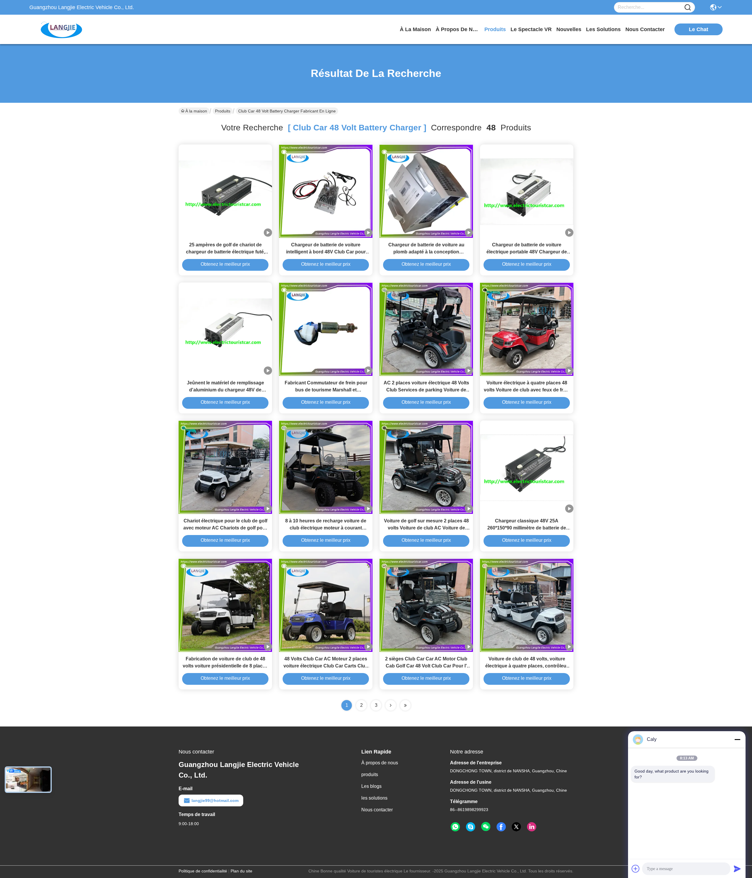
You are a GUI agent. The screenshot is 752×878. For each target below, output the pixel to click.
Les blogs (371, 786)
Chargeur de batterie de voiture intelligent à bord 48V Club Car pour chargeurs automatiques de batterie (326, 251)
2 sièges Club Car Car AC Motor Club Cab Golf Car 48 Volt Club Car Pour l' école (426, 665)
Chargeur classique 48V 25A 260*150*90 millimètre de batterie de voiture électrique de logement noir (526, 527)
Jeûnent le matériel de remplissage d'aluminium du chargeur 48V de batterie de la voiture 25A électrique (225, 389)
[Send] (737, 868)
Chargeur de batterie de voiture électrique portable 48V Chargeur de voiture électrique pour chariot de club (526, 251)
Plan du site (241, 871)
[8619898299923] (455, 826)
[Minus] (737, 739)
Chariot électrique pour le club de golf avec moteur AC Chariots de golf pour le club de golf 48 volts (225, 527)
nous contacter (645, 29)
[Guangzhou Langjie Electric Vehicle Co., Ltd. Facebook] (501, 826)
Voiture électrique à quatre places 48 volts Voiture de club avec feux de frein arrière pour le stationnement (527, 389)
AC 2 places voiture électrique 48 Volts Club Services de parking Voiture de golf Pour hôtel (426, 389)
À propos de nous (458, 29)
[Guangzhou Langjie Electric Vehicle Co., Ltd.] (61, 29)
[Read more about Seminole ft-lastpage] (405, 705)
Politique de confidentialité (203, 871)
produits (495, 29)
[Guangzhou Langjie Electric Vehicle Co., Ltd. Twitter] (516, 826)
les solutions (603, 29)
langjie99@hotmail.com (215, 800)
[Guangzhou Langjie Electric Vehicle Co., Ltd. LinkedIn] (531, 826)
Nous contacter (377, 809)
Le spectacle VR (531, 29)
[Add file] (636, 868)
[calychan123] (470, 826)
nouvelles (568, 29)
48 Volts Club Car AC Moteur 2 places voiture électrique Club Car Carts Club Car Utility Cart (325, 665)
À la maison (415, 29)
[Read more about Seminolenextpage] (390, 705)
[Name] (687, 7)
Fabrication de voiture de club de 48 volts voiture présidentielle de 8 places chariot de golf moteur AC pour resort (225, 665)
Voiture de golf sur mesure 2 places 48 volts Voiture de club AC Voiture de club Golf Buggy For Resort (426, 527)
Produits (222, 111)
